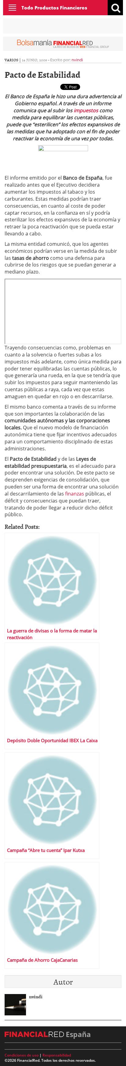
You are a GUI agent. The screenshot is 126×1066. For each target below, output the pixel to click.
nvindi (77, 60)
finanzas (75, 493)
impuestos (86, 110)
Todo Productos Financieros (54, 8)
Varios (11, 60)
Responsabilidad (57, 1055)
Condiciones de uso (22, 1055)
